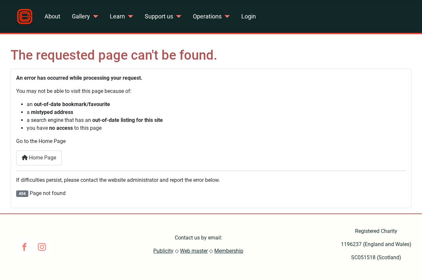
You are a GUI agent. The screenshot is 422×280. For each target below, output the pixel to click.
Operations (207, 16)
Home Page (42, 157)
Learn (117, 16)
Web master (194, 251)
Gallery (81, 16)
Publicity (163, 251)
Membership (228, 251)
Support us (159, 16)
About (52, 16)
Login (248, 16)
